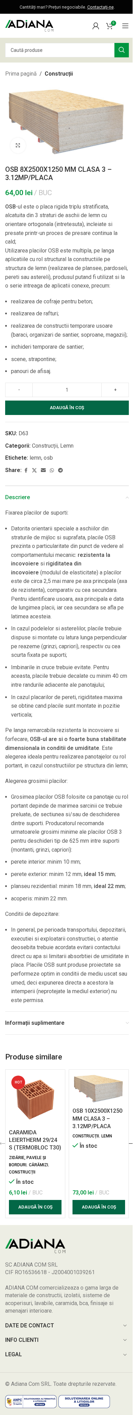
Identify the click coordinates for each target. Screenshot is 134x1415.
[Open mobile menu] (125, 26)
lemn (35, 457)
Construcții (59, 73)
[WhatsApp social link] (52, 470)
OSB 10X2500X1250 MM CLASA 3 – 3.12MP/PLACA (97, 1119)
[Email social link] (43, 470)
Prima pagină (21, 73)
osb (48, 457)
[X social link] (34, 470)
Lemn (67, 445)
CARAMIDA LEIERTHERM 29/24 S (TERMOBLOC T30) (35, 1140)
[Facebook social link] (26, 470)
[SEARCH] (121, 50)
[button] (35, 1207)
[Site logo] (29, 25)
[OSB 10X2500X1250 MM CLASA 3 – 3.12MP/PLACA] (98, 1088)
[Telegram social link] (60, 470)
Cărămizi (38, 1165)
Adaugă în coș (67, 407)
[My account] (96, 26)
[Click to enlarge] (18, 145)
